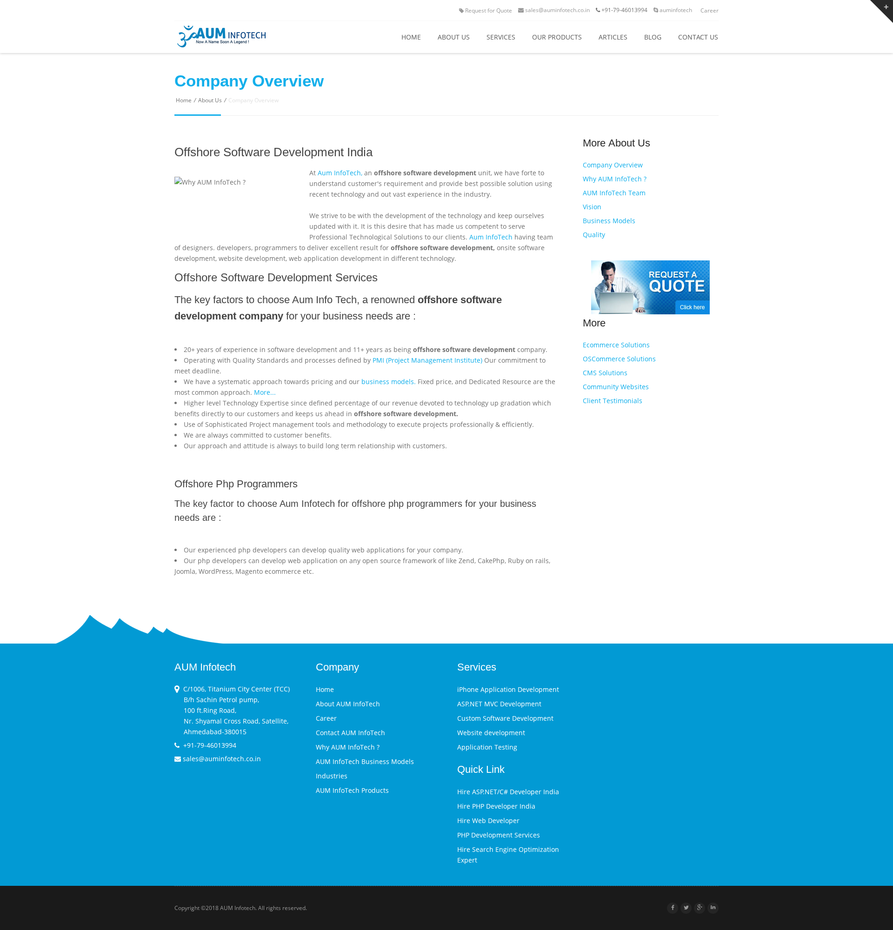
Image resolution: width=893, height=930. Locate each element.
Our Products (557, 37)
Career (709, 10)
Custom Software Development (505, 718)
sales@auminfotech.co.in (557, 10)
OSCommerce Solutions (619, 358)
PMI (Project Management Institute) (427, 360)
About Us (210, 100)
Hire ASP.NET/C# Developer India (508, 791)
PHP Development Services (498, 834)
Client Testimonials (612, 400)
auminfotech (675, 10)
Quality (594, 234)
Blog (652, 37)
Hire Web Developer (488, 820)
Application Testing (487, 747)
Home (411, 37)
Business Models (609, 220)
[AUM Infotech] (242, 37)
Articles (613, 37)
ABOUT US (454, 37)
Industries (331, 775)
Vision (592, 206)
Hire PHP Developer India (496, 806)
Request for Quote (488, 10)
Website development (491, 732)
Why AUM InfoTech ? (614, 178)
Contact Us (698, 37)
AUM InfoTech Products (352, 790)
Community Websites (616, 386)
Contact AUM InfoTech (350, 732)
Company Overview (613, 164)
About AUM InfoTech (348, 703)
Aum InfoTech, (340, 172)
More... (265, 392)
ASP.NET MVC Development (499, 703)
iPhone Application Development (508, 689)
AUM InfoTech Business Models (365, 761)
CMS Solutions (605, 372)
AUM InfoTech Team (614, 192)
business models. (388, 381)
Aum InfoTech (491, 236)
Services (500, 37)
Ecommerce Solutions (616, 344)
